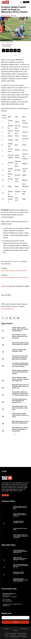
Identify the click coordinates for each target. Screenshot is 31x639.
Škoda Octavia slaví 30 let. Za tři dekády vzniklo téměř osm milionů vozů (20, 386)
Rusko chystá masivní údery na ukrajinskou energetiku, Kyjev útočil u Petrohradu (20, 357)
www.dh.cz (16, 261)
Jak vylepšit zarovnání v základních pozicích (18, 521)
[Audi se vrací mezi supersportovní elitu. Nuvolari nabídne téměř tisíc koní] (7, 559)
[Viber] (15, 50)
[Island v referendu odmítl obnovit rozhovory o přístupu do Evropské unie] (6, 379)
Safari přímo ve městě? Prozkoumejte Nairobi (18, 572)
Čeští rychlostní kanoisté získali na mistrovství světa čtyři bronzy (19, 336)
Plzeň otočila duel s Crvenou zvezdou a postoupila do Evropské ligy (20, 429)
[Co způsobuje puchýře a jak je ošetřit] (7, 529)
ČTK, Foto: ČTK (9, 42)
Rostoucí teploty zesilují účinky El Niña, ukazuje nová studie (20, 415)
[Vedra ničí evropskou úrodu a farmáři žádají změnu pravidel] (6, 343)
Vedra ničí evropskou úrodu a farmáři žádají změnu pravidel (20, 343)
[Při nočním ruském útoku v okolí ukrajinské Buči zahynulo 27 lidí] (6, 401)
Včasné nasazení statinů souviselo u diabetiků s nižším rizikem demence (20, 551)
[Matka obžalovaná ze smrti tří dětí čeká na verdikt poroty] (6, 422)
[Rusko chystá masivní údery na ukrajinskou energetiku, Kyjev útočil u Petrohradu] (6, 357)
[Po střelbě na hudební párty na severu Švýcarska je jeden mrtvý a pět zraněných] (6, 365)
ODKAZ (3, 286)
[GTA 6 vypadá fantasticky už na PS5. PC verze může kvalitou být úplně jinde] (7, 566)
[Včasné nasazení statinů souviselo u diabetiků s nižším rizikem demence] (7, 552)
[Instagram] (26, 2)
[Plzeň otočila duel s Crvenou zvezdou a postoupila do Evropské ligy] (6, 429)
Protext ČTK (5, 15)
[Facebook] (24, 2)
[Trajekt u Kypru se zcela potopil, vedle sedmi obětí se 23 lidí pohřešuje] (6, 329)
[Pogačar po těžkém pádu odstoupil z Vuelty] (6, 351)
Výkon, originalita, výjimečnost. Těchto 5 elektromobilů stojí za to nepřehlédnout (21, 536)
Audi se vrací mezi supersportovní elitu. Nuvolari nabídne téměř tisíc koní (20, 558)
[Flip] (19, 50)
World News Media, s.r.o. (14, 628)
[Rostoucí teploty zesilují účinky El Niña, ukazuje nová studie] (6, 415)
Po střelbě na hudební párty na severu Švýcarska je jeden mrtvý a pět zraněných (20, 364)
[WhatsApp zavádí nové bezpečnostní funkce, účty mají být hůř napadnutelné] (7, 580)
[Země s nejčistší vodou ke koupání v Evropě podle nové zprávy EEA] (7, 515)
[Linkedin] (11, 50)
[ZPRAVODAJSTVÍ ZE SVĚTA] (5, 2)
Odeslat (15, 622)
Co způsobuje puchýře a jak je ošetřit (20, 529)
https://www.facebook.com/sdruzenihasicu (14, 270)
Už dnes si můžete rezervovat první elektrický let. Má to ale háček (20, 507)
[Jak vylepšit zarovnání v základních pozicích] (7, 522)
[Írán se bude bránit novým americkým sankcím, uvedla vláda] (6, 408)
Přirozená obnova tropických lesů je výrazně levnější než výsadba (20, 371)
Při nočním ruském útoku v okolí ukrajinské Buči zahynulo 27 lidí (19, 400)
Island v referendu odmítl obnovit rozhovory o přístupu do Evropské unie (20, 379)
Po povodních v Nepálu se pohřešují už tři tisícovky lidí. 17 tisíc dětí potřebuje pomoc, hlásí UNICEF (20, 394)
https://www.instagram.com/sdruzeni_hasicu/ (15, 277)
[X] (28, 2)
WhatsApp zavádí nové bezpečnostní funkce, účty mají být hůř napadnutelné (20, 580)
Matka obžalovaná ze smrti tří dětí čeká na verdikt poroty (20, 422)
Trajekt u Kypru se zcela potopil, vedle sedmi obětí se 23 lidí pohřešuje (20, 329)
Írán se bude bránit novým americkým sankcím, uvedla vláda (20, 407)
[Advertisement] (15, 450)
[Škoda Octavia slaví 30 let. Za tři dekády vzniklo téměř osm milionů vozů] (6, 386)
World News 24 (9, 44)
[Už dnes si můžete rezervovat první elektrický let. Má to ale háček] (7, 508)
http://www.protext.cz (7, 309)
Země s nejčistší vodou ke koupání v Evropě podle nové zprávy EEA (20, 514)
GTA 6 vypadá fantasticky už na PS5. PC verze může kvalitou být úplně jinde (20, 565)
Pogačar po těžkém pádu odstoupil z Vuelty (19, 350)
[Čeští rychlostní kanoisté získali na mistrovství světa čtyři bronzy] (6, 336)
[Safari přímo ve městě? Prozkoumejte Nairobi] (7, 573)
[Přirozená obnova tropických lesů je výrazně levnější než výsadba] (6, 372)
